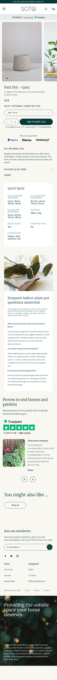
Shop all (15, 505)
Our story (8, 569)
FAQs (30, 569)
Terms (27, 590)
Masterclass (9, 581)
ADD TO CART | (36, 122)
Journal (7, 575)
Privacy (36, 590)
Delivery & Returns (36, 581)
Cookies (46, 590)
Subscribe (49, 547)
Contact (32, 575)
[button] (5, 78)
